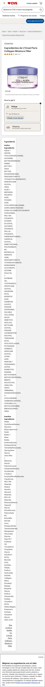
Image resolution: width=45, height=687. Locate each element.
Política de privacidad (23, 683)
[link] (8, 635)
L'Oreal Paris (8, 43)
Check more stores (15, 118)
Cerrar (40, 657)
